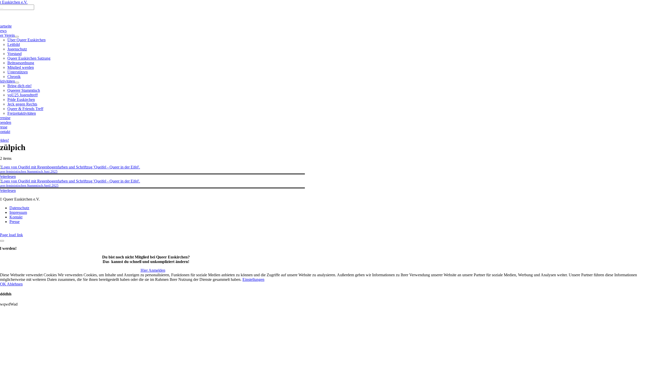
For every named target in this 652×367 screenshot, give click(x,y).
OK (3, 284)
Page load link (11, 235)
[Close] (2, 241)
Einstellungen (253, 279)
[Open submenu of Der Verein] (17, 36)
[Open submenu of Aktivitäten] (17, 82)
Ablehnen (15, 284)
